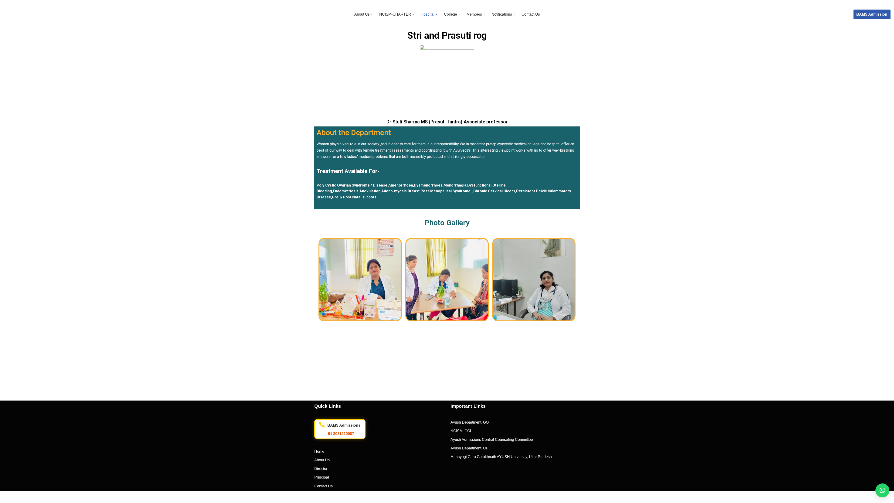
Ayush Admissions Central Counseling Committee (491, 440)
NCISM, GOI (460, 431)
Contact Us (531, 14)
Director (320, 469)
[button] (372, 14)
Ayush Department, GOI (470, 422)
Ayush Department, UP (469, 448)
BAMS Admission (871, 14)
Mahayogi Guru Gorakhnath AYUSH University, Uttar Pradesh (501, 457)
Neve (7, 497)
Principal (321, 477)
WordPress (45, 497)
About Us (322, 460)
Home (319, 451)
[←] (25, 14)
